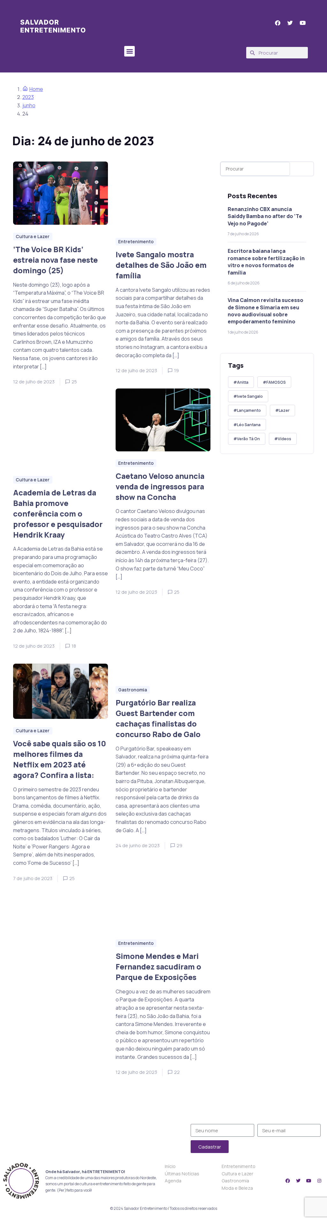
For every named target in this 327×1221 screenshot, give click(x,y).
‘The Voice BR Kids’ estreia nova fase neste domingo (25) (55, 259)
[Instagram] (319, 1180)
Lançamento (249, 410)
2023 (28, 97)
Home (36, 89)
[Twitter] (298, 1180)
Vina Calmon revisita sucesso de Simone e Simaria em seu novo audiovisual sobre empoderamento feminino (265, 311)
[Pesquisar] (303, 169)
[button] (129, 51)
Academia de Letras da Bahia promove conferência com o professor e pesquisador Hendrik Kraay (58, 513)
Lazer (284, 410)
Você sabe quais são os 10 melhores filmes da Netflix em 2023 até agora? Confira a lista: (59, 759)
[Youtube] (308, 1180)
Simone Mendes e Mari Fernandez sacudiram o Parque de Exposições (158, 966)
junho (28, 105)
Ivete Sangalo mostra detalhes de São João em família (161, 265)
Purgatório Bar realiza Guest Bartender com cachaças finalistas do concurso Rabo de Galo (158, 718)
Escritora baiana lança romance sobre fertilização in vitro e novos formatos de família (266, 261)
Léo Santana (249, 424)
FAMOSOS (276, 382)
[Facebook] (287, 1180)
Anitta (242, 382)
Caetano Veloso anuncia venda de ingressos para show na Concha (160, 486)
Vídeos (284, 438)
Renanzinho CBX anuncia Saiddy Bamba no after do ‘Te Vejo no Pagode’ (265, 216)
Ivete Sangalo (250, 396)
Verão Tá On (248, 438)
